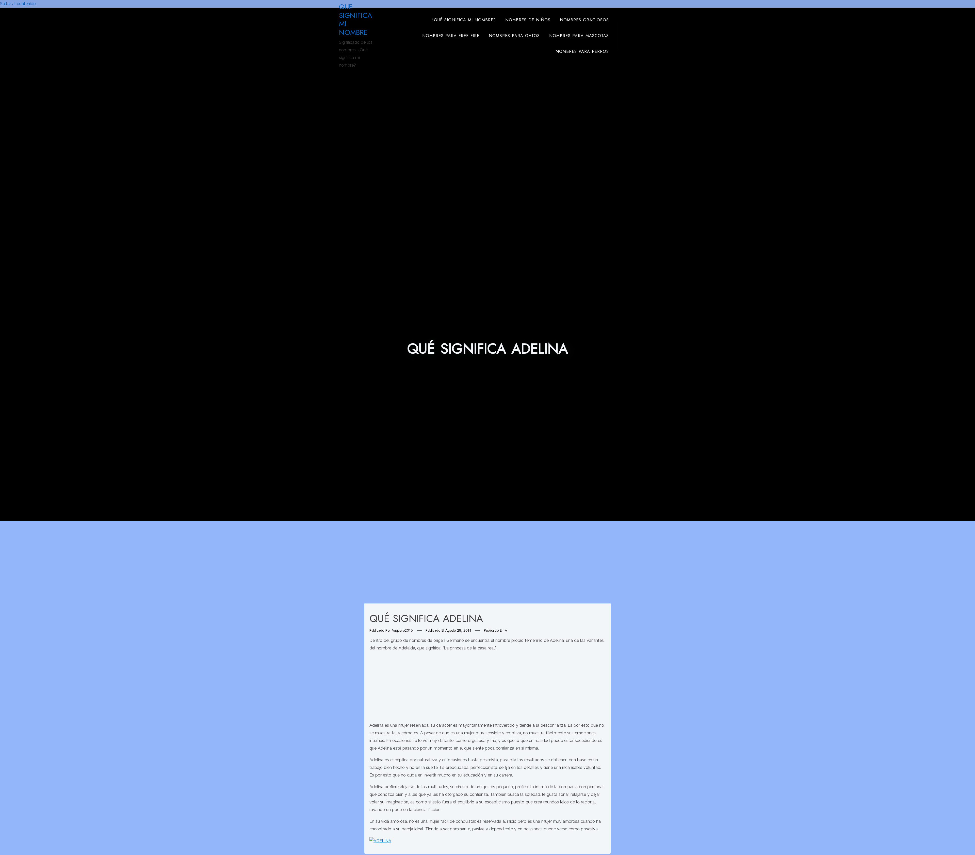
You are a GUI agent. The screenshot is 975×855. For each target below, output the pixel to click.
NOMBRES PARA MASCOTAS (579, 36)
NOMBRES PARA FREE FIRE (450, 36)
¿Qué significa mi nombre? (464, 20)
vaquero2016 (402, 630)
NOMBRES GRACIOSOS (584, 20)
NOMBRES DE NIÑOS (527, 20)
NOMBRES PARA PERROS (582, 51)
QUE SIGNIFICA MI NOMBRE (355, 20)
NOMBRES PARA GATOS (514, 36)
